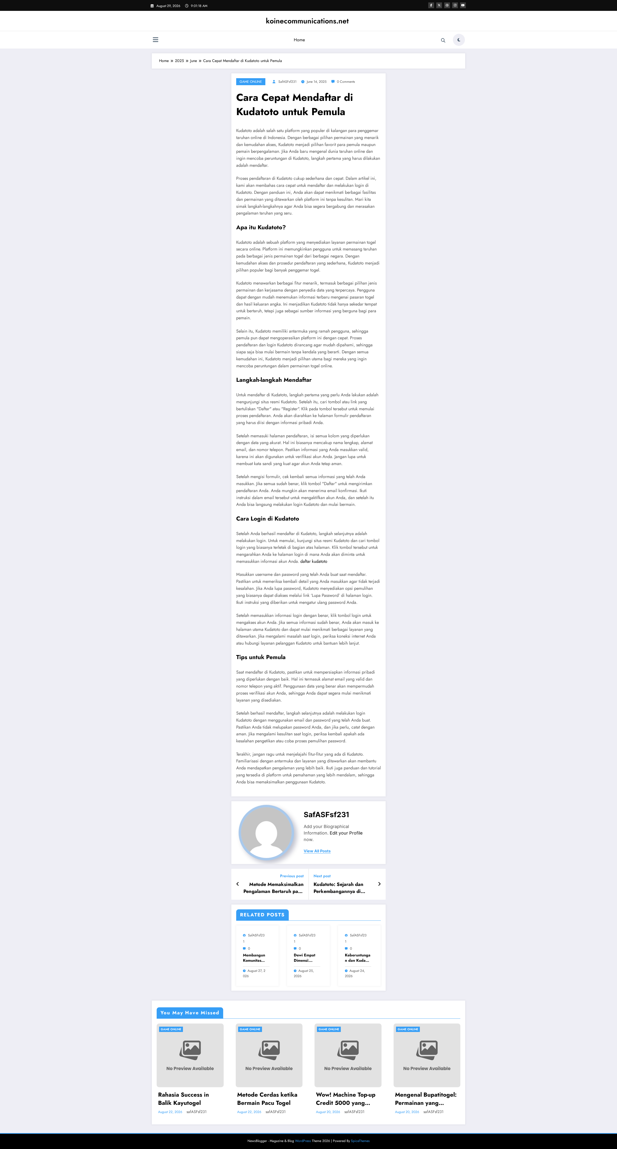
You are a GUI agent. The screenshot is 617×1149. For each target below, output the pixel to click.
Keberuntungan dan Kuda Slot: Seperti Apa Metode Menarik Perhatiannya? (358, 958)
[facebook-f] (431, 5)
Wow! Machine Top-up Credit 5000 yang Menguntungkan (267, 1099)
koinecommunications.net (307, 21)
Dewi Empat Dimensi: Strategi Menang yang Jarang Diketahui (306, 958)
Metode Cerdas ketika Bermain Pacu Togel (188, 1099)
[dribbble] (447, 5)
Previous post (292, 876)
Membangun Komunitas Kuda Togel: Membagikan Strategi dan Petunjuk (254, 958)
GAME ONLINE (251, 81)
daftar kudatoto (313, 561)
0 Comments (346, 81)
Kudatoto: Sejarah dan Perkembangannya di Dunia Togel (338, 888)
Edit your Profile (346, 833)
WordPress (303, 1140)
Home (299, 40)
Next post (322, 876)
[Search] (443, 41)
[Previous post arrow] (237, 884)
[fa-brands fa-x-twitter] (439, 5)
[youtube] (463, 5)
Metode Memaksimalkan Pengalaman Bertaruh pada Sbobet (273, 888)
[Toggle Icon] (155, 40)
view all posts (317, 851)
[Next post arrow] (379, 884)
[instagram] (455, 5)
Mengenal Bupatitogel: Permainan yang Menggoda (347, 1099)
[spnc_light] (459, 40)
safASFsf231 (287, 81)
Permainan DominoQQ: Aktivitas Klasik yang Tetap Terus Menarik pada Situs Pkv (426, 1099)
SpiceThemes (360, 1140)
